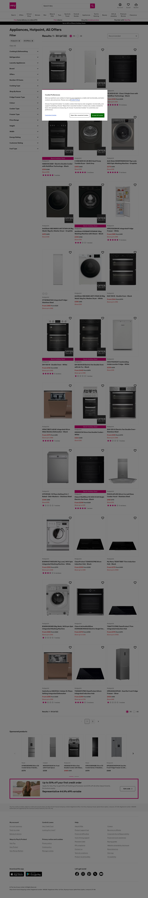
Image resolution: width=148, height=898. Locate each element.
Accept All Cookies (97, 115)
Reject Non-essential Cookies (79, 115)
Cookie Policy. (75, 100)
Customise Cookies (50, 115)
